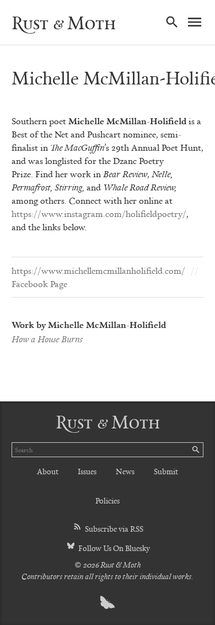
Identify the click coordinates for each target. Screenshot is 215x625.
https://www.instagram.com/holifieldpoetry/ (99, 214)
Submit (166, 471)
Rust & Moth (64, 22)
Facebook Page (39, 284)
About (47, 471)
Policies (107, 500)
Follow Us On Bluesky (113, 548)
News (125, 471)
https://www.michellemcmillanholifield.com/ (98, 270)
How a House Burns (47, 339)
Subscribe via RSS (113, 528)
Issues (87, 471)
